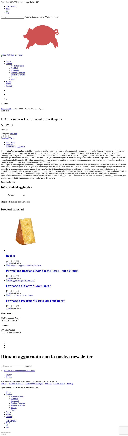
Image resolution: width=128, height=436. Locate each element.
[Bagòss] (25, 250)
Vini (12, 410)
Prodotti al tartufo (18, 405)
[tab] (66, 142)
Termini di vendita (16, 383)
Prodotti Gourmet (18, 403)
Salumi (13, 408)
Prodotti (9, 394)
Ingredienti (10, 144)
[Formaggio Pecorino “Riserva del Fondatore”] (19, 295)
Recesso (48, 383)
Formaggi (10, 108)
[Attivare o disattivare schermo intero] (7, 432)
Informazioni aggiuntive (15, 147)
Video (8, 414)
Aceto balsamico (17, 396)
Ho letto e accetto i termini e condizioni (19, 370)
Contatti (9, 417)
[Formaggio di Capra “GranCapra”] (20, 280)
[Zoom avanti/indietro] (9, 432)
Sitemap (70, 383)
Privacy (4, 383)
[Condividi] (5, 432)
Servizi (9, 412)
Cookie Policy (59, 383)
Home (3, 108)
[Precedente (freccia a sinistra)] (2, 434)
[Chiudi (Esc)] (2, 432)
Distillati (14, 399)
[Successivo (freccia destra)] (5, 434)
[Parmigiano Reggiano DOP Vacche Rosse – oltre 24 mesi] (23, 265)
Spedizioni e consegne (34, 383)
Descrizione (10, 142)
